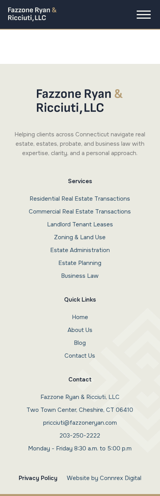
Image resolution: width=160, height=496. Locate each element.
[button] (144, 14)
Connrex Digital (120, 478)
